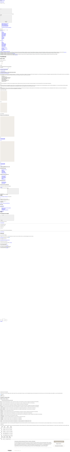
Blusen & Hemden (4, 44)
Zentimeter (2, 394)
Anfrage (1, 187)
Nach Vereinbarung (4, 182)
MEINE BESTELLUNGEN (5, 23)
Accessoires (3, 37)
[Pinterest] (1, 195)
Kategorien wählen (17, 450)
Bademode (3, 38)
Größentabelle (3, 171)
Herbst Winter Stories (4, 47)
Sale (2, 39)
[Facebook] (0, 195)
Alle (2, 41)
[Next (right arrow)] (6, 320)
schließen (1, 321)
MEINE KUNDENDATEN (5, 24)
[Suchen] (6, 11)
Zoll (1, 395)
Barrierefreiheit (3, 183)
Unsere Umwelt (3, 177)
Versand (3, 170)
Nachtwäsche (3, 49)
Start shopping (2, 237)
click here (11, 242)
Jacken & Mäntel (4, 34)
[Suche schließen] (1, 29)
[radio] (0, 66)
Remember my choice (6, 237)
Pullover (3, 42)
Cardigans (3, 32)
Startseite (1, 51)
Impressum (3, 196)
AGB (1, 196)
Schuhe (2, 36)
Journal (2, 50)
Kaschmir (3, 48)
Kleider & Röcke (4, 35)
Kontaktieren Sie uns (4, 169)
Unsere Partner (3, 176)
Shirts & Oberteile (4, 33)
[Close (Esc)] (3, 320)
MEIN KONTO (4, 208)
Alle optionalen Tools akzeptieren (59, 441)
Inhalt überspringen (2, 0)
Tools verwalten (3, 172)
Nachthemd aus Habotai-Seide (6, 51)
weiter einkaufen (2, 222)
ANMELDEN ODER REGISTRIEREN (6, 27)
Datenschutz (6, 196)
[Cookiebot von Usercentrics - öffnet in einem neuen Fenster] (9, 450)
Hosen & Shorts (3, 46)
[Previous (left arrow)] (1, 320)
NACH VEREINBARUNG (5, 25)
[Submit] (13, 191)
